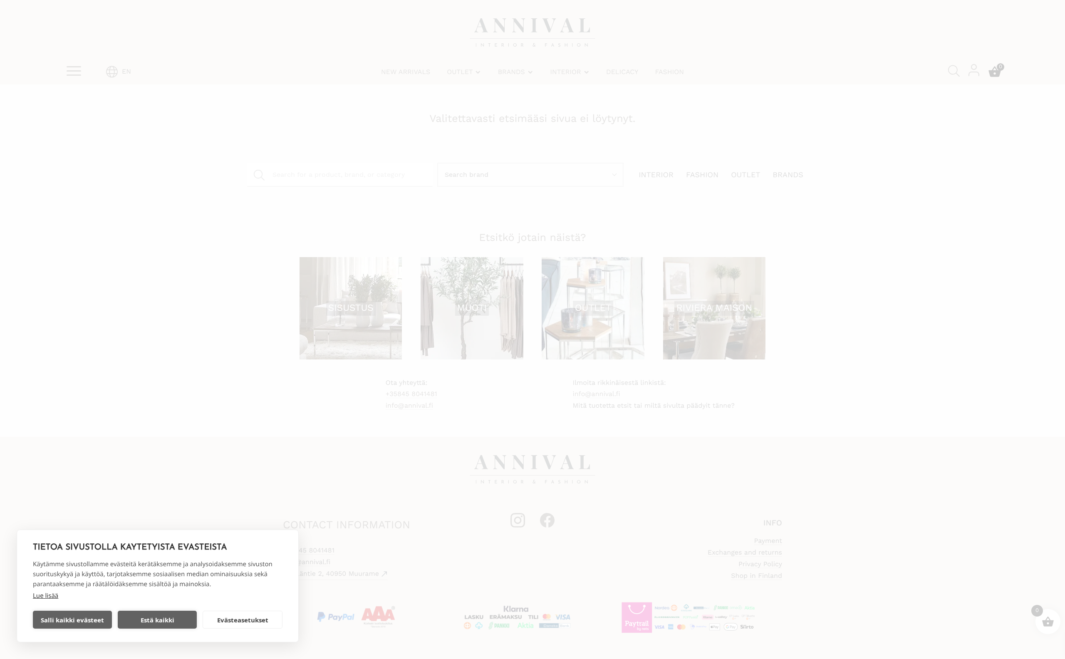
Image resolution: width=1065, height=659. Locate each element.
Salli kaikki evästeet (72, 620)
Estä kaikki (157, 620)
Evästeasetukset (242, 620)
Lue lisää (45, 596)
